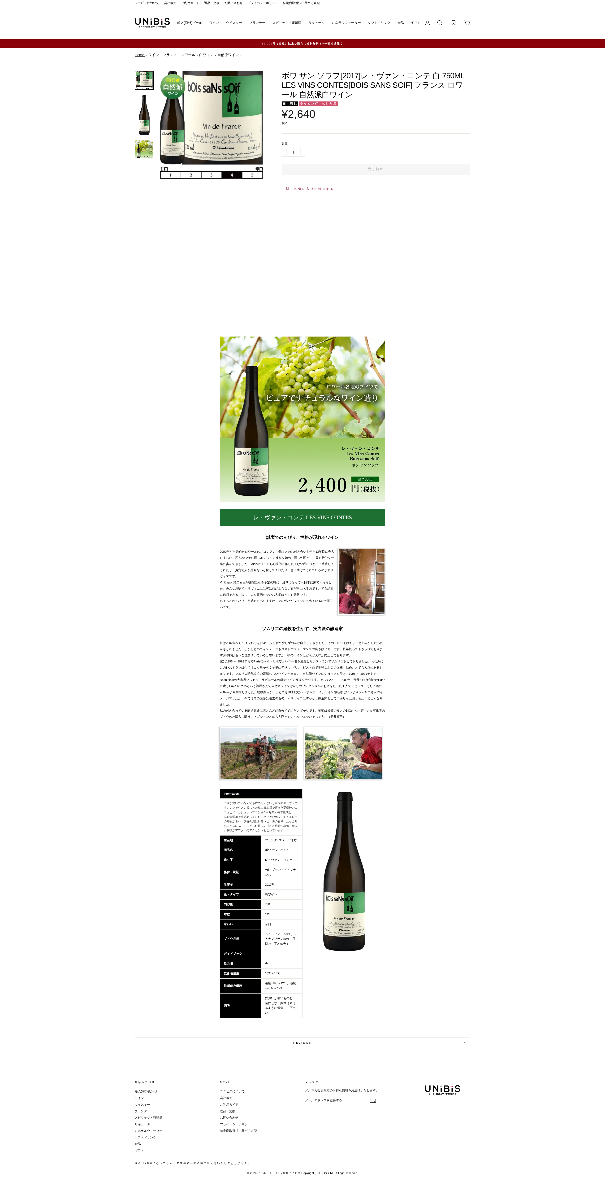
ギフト (416, 23)
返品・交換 (212, 3)
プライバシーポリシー (262, 3)
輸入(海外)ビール (189, 23)
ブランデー (257, 23)
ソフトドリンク (379, 23)
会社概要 (170, 3)
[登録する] (373, 1100)
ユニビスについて (147, 3)
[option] (302, 44)
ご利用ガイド (190, 3)
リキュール (316, 23)
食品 (401, 23)
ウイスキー (234, 23)
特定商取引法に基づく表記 (301, 3)
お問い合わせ (233, 3)
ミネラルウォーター (346, 23)
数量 (285, 143)
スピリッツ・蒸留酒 (286, 23)
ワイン (214, 23)
